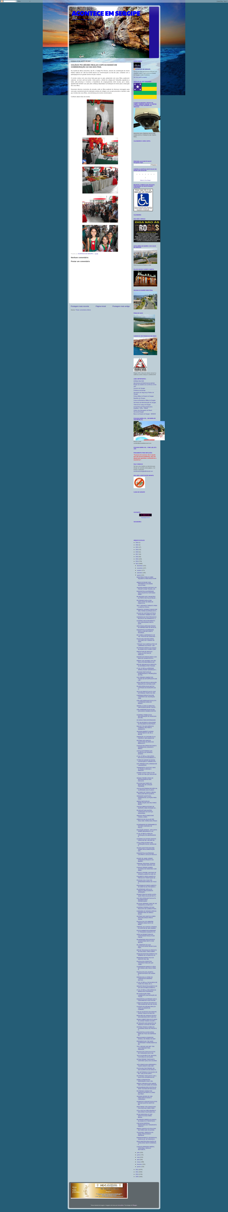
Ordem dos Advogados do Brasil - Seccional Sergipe (143, 411)
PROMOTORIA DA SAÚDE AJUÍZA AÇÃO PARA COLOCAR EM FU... (147, 895)
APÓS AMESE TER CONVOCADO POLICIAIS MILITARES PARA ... (146, 1107)
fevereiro (139, 1164)
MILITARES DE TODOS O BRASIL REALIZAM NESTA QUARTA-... (146, 793)
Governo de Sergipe (139, 388)
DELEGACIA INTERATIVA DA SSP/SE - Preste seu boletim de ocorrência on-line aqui (145, 385)
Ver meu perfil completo (140, 77)
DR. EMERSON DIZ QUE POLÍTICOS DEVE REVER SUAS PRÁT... (146, 946)
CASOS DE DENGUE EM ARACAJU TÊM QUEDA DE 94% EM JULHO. (147, 1003)
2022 (137, 545)
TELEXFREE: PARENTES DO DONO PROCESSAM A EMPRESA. (145, 1134)
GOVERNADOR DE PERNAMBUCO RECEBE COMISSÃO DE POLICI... (147, 826)
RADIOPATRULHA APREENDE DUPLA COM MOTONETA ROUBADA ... (145, 631)
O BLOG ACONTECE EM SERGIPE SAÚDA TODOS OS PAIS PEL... (147, 1012)
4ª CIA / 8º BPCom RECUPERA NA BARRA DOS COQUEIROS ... (146, 990)
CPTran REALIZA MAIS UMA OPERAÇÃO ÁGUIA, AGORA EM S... (146, 844)
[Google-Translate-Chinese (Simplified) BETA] (136, 175)
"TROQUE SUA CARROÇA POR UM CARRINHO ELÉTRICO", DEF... (147, 644)
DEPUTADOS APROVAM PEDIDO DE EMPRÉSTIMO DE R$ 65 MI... (147, 626)
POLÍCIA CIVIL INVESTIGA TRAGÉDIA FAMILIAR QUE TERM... (145, 963)
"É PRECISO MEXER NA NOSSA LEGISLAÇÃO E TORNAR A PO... (147, 760)
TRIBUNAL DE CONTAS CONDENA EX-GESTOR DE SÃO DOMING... (147, 927)
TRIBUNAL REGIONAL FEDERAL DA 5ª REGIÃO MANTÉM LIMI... (146, 864)
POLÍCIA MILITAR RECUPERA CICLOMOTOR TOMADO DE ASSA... (145, 640)
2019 (137, 549)
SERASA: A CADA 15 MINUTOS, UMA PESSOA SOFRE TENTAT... (147, 706)
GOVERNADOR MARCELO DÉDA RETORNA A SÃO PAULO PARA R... (146, 968)
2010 (137, 1174)
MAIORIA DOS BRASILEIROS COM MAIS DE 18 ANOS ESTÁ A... (147, 657)
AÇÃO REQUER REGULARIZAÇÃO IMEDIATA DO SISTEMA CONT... (147, 683)
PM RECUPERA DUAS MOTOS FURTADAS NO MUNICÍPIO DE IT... (146, 688)
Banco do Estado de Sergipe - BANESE (145, 414)
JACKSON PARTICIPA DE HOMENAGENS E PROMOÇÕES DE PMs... (147, 673)
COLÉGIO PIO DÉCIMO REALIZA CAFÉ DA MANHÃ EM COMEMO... (146, 1008)
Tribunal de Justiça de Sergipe (142, 404)
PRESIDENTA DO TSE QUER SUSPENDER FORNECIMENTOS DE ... (147, 1043)
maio (138, 1157)
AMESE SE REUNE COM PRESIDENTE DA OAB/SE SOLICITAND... (145, 584)
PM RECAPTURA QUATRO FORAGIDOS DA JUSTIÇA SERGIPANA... (145, 812)
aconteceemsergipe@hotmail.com (143, 471)
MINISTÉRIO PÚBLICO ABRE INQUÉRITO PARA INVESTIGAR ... (146, 579)
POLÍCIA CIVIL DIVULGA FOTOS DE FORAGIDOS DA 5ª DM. (146, 1052)
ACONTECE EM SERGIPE (106, 13)
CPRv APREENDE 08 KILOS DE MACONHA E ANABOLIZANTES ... (146, 711)
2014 (137, 561)
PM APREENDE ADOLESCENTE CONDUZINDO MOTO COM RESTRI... (146, 941)
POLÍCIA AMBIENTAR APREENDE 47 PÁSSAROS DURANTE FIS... (146, 931)
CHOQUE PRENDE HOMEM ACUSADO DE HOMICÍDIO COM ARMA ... (146, 869)
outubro (139, 570)
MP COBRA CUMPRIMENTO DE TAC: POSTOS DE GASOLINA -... (147, 635)
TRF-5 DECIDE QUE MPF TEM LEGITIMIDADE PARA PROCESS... (145, 1048)
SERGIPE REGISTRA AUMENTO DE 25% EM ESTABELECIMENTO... (147, 987)
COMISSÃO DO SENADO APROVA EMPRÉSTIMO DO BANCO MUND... (146, 912)
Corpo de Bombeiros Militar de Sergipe (145, 400)
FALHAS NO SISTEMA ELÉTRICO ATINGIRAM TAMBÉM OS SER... (146, 614)
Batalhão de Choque (139, 398)
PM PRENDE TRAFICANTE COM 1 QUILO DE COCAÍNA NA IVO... (146, 1076)
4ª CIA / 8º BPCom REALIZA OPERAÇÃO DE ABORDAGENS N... (146, 835)
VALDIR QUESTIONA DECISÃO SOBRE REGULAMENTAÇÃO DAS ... (146, 849)
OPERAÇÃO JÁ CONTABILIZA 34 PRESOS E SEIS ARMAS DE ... (146, 737)
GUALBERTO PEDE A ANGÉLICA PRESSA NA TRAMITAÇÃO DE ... (147, 877)
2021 (137, 547)
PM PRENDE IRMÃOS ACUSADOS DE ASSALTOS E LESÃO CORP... (147, 648)
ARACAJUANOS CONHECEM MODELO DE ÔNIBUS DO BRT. (146, 1038)
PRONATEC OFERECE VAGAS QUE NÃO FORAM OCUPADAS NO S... (147, 610)
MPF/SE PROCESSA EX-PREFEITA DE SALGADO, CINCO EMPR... (147, 950)
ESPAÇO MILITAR (139, 381)
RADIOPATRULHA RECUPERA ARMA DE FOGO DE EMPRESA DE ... (146, 1034)
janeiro (139, 1166)
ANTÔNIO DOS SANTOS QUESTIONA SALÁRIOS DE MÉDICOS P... (145, 742)
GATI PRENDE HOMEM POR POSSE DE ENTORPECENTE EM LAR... (147, 679)
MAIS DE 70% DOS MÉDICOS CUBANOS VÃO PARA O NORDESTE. (145, 728)
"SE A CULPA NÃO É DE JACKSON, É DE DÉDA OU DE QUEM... (147, 1056)
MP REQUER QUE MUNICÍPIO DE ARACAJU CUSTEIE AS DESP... (146, 1024)
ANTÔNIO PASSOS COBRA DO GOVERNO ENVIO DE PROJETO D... (147, 1028)
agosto (139, 575)
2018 (137, 552)
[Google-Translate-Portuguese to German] (142, 175)
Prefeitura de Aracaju (139, 390)
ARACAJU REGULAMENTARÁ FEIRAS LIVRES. (145, 816)
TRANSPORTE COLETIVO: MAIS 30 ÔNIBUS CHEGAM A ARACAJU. (146, 769)
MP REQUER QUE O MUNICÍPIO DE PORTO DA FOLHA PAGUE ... (147, 597)
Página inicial (101, 306)
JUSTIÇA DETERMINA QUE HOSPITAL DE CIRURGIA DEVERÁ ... (144, 752)
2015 (137, 559)
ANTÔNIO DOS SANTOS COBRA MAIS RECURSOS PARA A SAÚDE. (146, 918)
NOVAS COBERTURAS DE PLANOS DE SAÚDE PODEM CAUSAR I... (147, 1020)
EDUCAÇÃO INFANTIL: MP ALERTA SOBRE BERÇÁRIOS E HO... (147, 830)
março (139, 1162)
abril (138, 1159)
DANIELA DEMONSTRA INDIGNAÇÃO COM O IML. (145, 1080)
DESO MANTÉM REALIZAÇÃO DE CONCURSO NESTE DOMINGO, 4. (146, 1143)
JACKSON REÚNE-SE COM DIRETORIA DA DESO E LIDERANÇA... (144, 1098)
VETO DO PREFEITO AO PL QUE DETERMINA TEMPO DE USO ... (146, 692)
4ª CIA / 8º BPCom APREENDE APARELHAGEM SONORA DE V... (147, 669)
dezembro (140, 565)
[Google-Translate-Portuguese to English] (151, 175)
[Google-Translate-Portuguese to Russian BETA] (154, 175)
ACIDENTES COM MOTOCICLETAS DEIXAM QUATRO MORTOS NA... (147, 1103)
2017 (137, 554)
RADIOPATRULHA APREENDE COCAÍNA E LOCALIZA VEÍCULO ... (147, 855)
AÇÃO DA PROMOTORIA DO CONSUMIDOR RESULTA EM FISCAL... (146, 936)
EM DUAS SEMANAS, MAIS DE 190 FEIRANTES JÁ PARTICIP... (147, 904)
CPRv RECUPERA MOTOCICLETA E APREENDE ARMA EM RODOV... (146, 702)
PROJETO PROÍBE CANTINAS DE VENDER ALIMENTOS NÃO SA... (147, 873)
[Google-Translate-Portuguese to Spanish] (145, 178)
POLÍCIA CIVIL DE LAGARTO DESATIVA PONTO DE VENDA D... (146, 973)
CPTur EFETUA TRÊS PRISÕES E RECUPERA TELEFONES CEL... (146, 1111)
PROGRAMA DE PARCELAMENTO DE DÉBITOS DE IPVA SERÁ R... (146, 886)
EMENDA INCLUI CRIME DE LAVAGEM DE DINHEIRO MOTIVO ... (145, 979)
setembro (140, 572)
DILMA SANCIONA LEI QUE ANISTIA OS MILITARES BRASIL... (144, 1116)
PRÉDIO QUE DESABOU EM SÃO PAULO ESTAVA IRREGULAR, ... (146, 661)
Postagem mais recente (80, 306)
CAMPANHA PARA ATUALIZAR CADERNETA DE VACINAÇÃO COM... (146, 697)
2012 (137, 1169)
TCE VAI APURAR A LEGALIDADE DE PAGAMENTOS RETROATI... (146, 723)
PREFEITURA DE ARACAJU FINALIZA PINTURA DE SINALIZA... (144, 653)
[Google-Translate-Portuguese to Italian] (145, 175)
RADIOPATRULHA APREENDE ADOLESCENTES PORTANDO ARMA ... (146, 593)
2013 (137, 563)
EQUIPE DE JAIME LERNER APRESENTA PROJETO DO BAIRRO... (145, 860)
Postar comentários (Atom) (83, 310)
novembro (140, 568)
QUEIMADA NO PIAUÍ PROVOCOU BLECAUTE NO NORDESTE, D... (147, 617)
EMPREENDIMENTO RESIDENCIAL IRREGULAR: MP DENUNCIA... (147, 1138)
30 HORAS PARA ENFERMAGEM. (146, 720)
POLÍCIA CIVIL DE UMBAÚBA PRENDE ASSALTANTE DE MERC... (145, 923)
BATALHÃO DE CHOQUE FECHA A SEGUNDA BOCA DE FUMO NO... (147, 1016)
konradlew (121, 1205)
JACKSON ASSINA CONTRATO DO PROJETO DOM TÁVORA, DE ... (147, 588)
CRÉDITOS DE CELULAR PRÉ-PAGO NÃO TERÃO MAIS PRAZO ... (147, 821)
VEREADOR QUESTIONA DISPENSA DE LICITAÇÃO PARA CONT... (146, 797)
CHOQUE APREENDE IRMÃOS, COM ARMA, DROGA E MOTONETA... (146, 1148)
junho (138, 1155)
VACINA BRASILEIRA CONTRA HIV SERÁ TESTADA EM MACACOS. (146, 1088)
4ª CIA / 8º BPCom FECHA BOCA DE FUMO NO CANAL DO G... (147, 983)
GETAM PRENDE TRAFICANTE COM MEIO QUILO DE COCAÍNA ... (147, 1061)
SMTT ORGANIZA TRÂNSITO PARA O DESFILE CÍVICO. (147, 606)
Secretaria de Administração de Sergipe (145, 402)
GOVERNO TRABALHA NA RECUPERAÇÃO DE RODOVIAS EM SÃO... (146, 716)
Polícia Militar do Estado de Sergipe (144, 396)
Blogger (135, 1205)
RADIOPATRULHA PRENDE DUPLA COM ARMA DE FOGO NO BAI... (147, 999)
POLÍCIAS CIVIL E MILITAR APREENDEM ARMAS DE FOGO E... (146, 882)
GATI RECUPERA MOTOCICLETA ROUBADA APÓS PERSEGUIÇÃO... (146, 900)
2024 (137, 542)
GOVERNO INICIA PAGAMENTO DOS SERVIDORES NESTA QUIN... (146, 622)
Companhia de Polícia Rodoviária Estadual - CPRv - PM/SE (143, 407)
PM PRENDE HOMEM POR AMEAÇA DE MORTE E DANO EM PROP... (146, 1092)
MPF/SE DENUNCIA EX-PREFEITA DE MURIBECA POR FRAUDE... (146, 665)
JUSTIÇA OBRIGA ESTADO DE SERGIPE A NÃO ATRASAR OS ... (147, 807)
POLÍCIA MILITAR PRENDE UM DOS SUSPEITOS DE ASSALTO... (147, 1069)
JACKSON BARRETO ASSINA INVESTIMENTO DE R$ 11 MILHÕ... (145, 733)
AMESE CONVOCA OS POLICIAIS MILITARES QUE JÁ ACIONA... (146, 1129)
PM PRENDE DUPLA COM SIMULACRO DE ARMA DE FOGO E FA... (145, 602)
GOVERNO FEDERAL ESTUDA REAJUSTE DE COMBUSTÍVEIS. (146, 908)
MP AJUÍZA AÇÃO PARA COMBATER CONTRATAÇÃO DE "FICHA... (147, 995)
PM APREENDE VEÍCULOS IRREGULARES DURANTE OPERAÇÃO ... (145, 891)
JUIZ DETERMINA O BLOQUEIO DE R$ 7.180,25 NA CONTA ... (147, 1073)
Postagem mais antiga (121, 306)
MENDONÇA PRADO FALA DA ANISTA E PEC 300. (145, 958)
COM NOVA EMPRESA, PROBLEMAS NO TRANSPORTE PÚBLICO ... (147, 1125)
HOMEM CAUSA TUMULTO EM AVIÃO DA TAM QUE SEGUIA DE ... (146, 774)
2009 (137, 1176)
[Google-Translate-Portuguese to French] (139, 175)
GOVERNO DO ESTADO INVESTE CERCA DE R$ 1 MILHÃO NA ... (146, 839)
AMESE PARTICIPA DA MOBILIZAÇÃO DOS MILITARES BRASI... (146, 803)
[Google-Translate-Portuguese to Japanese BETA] (148, 175)
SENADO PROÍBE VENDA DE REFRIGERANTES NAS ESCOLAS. (145, 779)
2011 (137, 1172)
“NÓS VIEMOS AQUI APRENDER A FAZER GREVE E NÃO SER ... (146, 1065)
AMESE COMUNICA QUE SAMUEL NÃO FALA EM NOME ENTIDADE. (147, 1084)
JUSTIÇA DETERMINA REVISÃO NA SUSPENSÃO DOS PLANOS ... (147, 789)
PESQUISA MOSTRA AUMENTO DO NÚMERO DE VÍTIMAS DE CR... (147, 954)
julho (138, 1152)
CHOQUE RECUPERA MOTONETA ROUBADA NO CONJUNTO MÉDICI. (146, 747)
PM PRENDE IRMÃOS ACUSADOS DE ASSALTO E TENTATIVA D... (146, 1120)
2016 (137, 556)
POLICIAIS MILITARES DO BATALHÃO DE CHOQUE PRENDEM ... (144, 785)
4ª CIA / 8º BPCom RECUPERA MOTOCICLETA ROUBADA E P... (146, 757)
